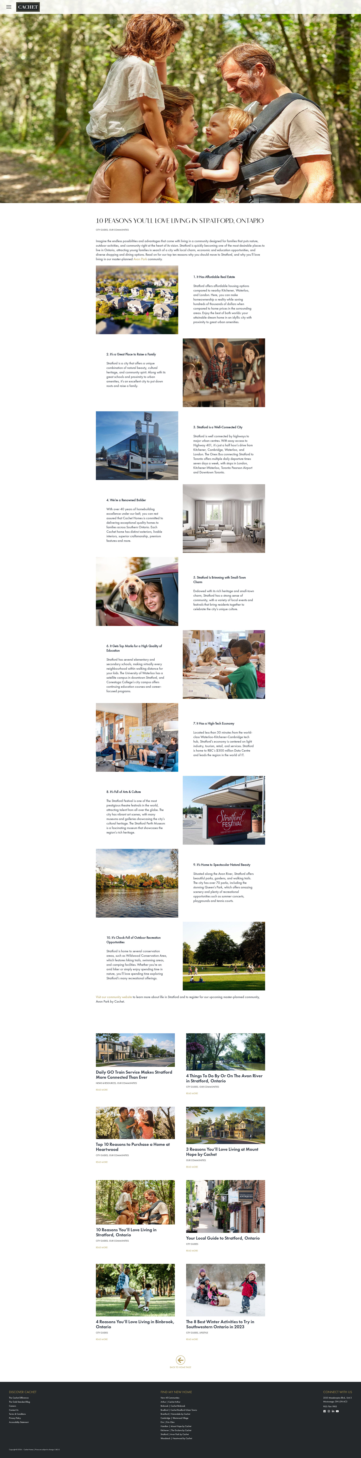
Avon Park (140, 259)
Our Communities (119, 229)
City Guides (102, 229)
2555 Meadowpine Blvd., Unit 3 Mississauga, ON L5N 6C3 (337, 1399)
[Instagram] (328, 1411)
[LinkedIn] (333, 1411)
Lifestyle (203, 1332)
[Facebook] (324, 1411)
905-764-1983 (330, 1406)
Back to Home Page (180, 1367)
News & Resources (106, 1083)
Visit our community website (114, 997)
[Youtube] (337, 1411)
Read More (102, 1089)
